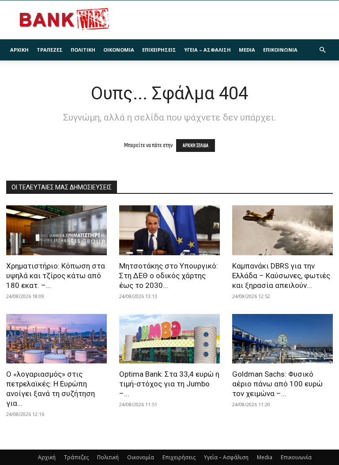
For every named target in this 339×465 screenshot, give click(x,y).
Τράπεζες (50, 49)
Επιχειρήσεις (159, 49)
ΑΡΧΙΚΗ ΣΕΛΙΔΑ (195, 145)
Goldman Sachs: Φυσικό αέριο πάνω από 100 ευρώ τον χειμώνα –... (277, 384)
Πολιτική (83, 49)
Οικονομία (118, 49)
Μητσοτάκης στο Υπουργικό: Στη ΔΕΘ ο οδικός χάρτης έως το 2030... (168, 275)
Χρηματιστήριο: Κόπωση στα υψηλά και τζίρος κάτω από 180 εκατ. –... (55, 275)
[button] (322, 50)
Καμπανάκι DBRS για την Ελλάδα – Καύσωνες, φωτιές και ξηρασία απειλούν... (281, 275)
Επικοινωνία (280, 49)
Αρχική (19, 49)
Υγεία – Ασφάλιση (207, 49)
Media (247, 49)
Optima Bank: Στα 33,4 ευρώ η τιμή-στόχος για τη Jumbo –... (169, 384)
